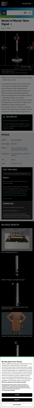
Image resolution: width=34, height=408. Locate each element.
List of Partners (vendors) (8, 390)
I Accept (17, 394)
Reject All (16, 399)
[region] (17, 382)
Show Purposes (17, 404)
